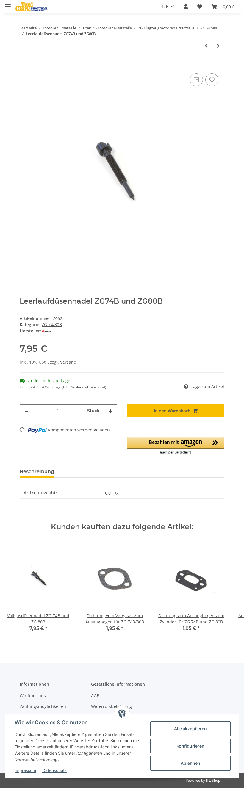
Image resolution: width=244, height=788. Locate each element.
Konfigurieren (190, 745)
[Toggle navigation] (8, 3)
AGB (95, 695)
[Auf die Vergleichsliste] (196, 79)
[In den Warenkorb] (24, 65)
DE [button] (165, 6)
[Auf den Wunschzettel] (211, 79)
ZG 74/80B (52, 324)
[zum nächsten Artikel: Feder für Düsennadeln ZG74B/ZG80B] (218, 45)
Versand (68, 362)
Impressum (25, 770)
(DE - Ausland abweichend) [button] (84, 387)
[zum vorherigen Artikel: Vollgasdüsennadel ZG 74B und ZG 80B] (206, 45)
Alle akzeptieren (190, 728)
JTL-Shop (213, 780)
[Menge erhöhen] (110, 411)
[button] (186, 6)
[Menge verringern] (26, 411)
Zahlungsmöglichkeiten (43, 706)
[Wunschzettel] (200, 6)
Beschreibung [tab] (37, 471)
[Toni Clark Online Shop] (31, 6)
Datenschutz (54, 770)
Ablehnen (190, 763)
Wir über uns (33, 695)
